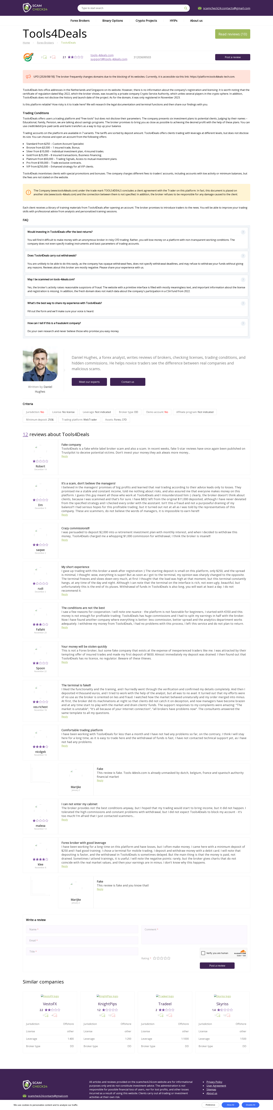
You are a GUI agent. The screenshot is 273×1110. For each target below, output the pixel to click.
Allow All (230, 1105)
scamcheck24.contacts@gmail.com (226, 8)
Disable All (250, 1105)
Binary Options (112, 20)
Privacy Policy (214, 1082)
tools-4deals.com (102, 55)
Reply (64, 456)
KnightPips (107, 1003)
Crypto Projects (146, 20)
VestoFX (50, 1003)
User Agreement (216, 1085)
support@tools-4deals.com (109, 59)
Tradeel (165, 1003)
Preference (210, 1105)
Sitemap (211, 1089)
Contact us (127, 382)
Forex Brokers (80, 20)
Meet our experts (89, 382)
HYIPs (173, 20)
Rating (146, 958)
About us (196, 20)
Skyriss (222, 1003)
